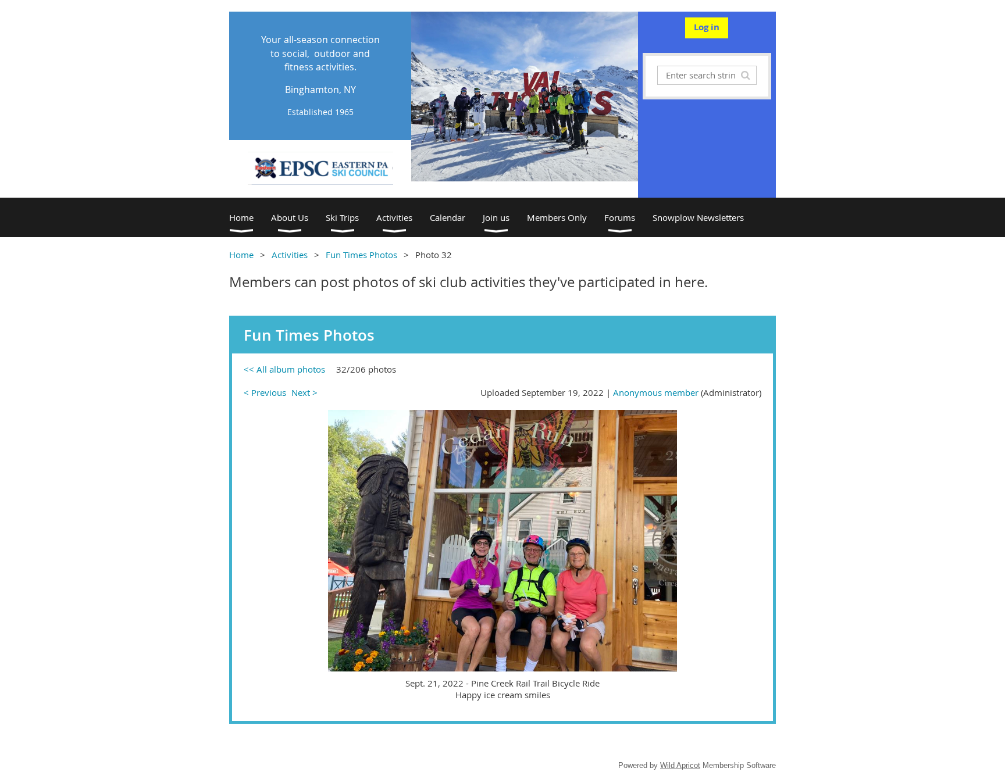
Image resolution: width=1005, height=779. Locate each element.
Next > (304, 392)
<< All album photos (284, 369)
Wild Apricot (680, 765)
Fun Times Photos (361, 254)
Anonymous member (655, 392)
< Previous (265, 392)
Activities (290, 254)
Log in (706, 27)
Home (241, 254)
